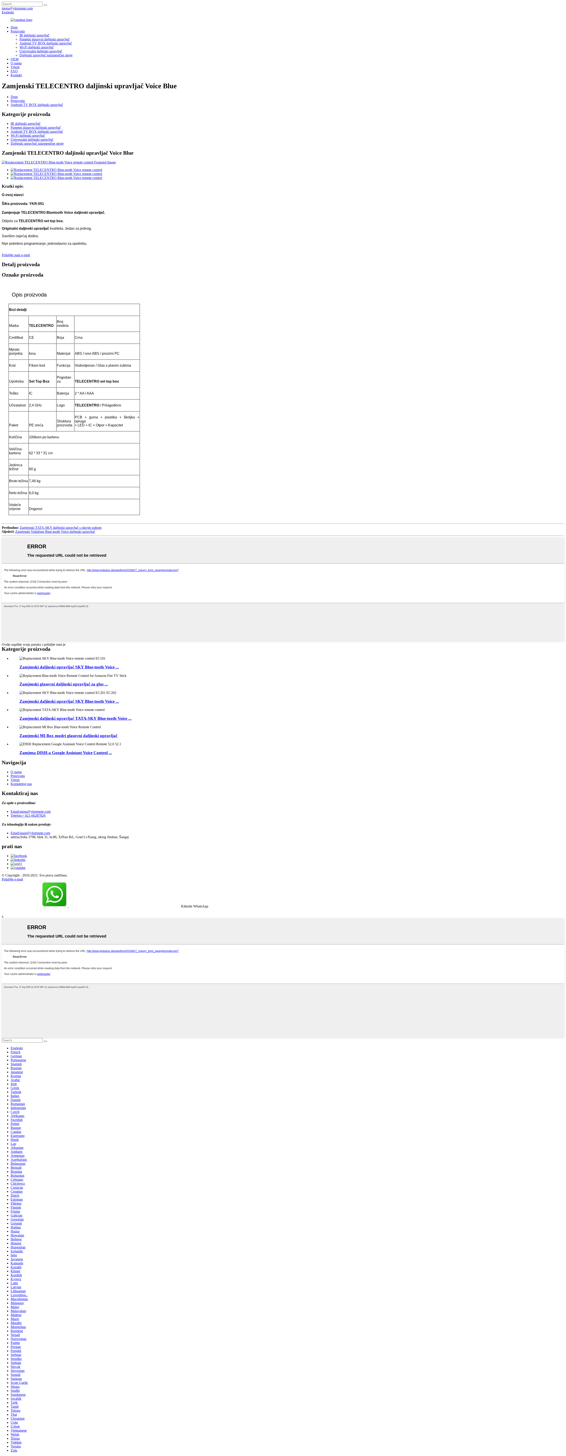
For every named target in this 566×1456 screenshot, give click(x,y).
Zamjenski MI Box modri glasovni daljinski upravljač (68, 735)
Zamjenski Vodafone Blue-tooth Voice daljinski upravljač (55, 531)
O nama (16, 63)
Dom (14, 97)
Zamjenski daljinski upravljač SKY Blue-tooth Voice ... (69, 667)
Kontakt (16, 75)
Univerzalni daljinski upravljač (40, 51)
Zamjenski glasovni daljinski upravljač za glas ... (63, 684)
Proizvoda (18, 31)
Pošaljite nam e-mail (16, 255)
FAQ (14, 71)
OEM (15, 59)
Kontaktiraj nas (21, 784)
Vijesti (15, 67)
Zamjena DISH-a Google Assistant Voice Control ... (65, 752)
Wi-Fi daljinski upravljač (36, 47)
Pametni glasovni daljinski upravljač (44, 39)
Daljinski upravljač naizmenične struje (46, 55)
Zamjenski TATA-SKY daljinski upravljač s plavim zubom (60, 528)
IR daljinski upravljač (34, 35)
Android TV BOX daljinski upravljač (45, 43)
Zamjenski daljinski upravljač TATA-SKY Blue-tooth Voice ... (75, 718)
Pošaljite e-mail (12, 879)
